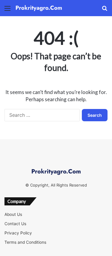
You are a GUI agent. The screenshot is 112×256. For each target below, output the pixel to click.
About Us (13, 214)
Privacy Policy (18, 233)
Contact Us (15, 223)
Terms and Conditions (25, 242)
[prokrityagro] (39, 8)
